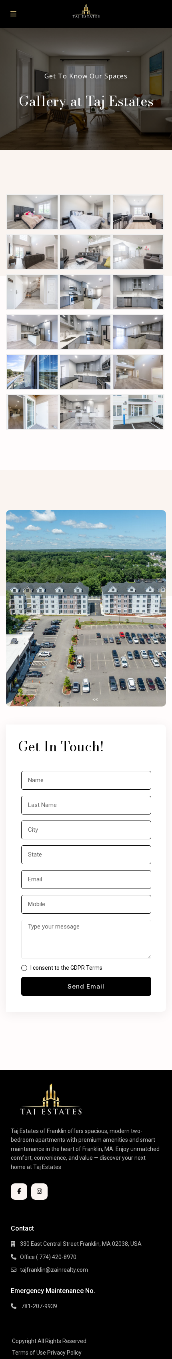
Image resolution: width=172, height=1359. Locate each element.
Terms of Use (29, 1352)
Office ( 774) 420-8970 (48, 1257)
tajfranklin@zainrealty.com (54, 1270)
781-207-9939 (38, 1306)
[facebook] (19, 1191)
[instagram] (39, 1191)
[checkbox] (24, 968)
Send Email (86, 986)
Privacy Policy (64, 1352)
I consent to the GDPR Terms (66, 968)
